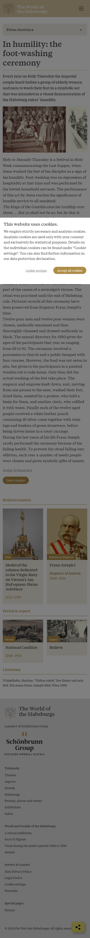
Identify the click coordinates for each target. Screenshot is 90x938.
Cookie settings (36, 270)
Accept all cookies (69, 270)
